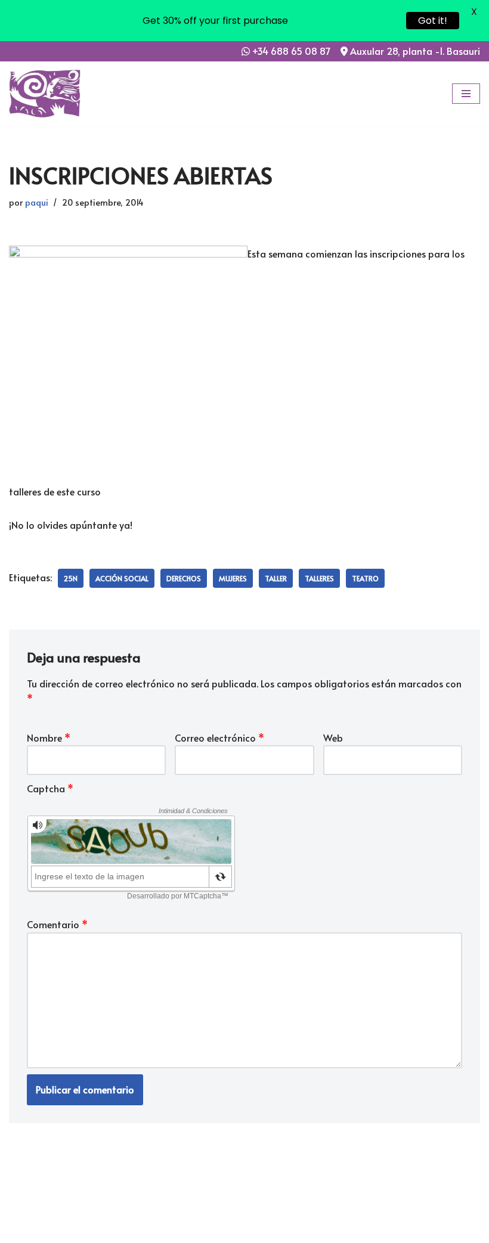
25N (71, 578)
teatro (365, 578)
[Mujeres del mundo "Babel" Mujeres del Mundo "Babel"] (45, 93)
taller (276, 578)
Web (333, 737)
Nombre (48, 737)
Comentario (57, 924)
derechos (183, 578)
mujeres (233, 578)
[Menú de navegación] (466, 93)
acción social (121, 578)
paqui (36, 202)
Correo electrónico (219, 737)
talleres (319, 578)
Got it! (432, 20)
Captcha (50, 788)
